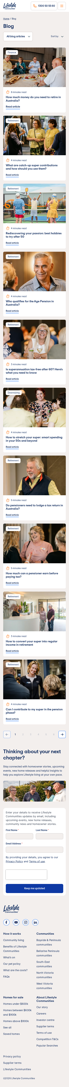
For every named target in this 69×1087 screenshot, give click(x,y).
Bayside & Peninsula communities (48, 942)
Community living (13, 940)
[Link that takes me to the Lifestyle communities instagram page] (25, 922)
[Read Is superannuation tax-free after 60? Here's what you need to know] (34, 352)
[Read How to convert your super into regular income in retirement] (34, 624)
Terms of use (37, 861)
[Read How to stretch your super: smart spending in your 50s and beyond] (34, 420)
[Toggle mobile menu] (62, 6)
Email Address (14, 843)
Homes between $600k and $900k (17, 1012)
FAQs (6, 976)
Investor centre (45, 1020)
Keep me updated (34, 888)
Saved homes (11, 1033)
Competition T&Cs (47, 1039)
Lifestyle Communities (17, 1069)
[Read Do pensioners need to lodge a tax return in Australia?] (34, 488)
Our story (42, 1007)
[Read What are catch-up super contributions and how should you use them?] (34, 148)
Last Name (42, 830)
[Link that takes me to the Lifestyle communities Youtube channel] (16, 922)
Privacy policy (12, 1056)
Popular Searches (47, 1045)
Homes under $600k (15, 1003)
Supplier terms (45, 1026)
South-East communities (44, 964)
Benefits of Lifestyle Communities (15, 949)
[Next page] (62, 734)
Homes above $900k (16, 1021)
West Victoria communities (44, 986)
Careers (41, 1013)
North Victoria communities (45, 975)
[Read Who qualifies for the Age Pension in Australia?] (34, 284)
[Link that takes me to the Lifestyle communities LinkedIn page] (35, 922)
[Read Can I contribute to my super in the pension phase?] (34, 692)
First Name (12, 830)
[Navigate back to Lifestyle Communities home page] (9, 6)
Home (6, 18)
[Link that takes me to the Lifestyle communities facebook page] (6, 922)
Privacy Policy (14, 861)
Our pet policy (11, 963)
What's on (9, 957)
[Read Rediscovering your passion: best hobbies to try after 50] (34, 216)
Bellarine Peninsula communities (47, 953)
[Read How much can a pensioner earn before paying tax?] (34, 556)
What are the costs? (15, 970)
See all (7, 1027)
